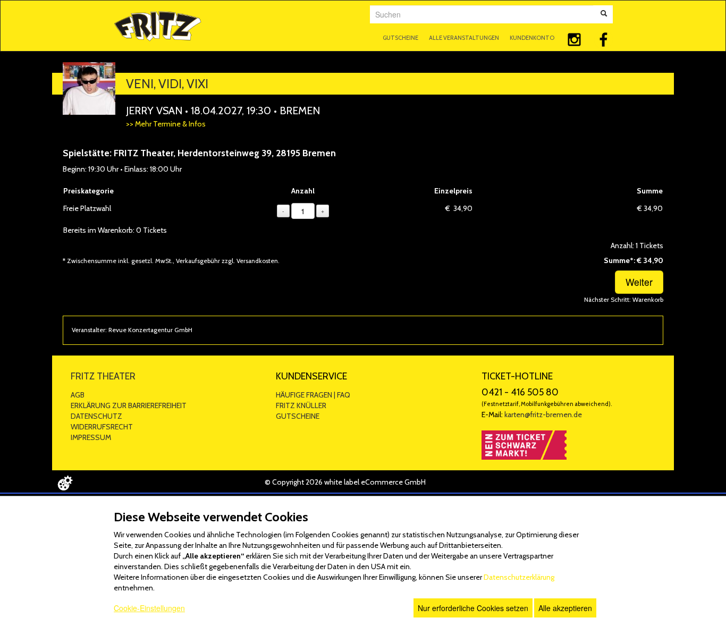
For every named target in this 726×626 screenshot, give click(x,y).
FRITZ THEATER (103, 376)
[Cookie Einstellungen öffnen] (65, 483)
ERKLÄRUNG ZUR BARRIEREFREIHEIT (129, 405)
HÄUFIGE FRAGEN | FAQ (313, 395)
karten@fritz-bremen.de (543, 414)
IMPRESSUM (91, 437)
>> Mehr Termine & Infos (166, 124)
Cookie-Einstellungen (149, 608)
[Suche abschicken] (604, 14)
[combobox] (481, 14)
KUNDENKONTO (532, 37)
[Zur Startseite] (158, 24)
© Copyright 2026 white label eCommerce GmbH (345, 482)
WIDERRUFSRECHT (102, 427)
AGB (78, 395)
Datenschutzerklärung (519, 577)
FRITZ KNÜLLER (301, 405)
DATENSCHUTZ (96, 416)
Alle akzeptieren (565, 608)
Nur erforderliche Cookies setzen (473, 608)
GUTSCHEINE (400, 37)
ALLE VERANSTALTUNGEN (464, 37)
